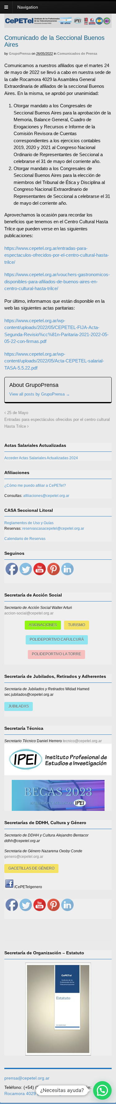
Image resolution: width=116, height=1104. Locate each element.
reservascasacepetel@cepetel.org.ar (53, 528)
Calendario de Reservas (24, 539)
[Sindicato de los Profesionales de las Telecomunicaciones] (58, 22)
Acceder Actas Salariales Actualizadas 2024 (41, 458)
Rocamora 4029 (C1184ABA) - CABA (40, 1093)
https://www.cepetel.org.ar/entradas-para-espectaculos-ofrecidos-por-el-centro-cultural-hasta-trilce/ (56, 255)
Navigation (27, 7)
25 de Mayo (17, 413)
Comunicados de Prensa (77, 53)
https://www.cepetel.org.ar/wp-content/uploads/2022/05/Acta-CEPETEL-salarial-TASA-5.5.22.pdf (54, 360)
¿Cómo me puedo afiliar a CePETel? (35, 485)
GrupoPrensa (20, 53)
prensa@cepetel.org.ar (26, 1078)
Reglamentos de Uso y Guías (29, 523)
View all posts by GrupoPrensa (39, 394)
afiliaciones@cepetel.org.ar (46, 496)
